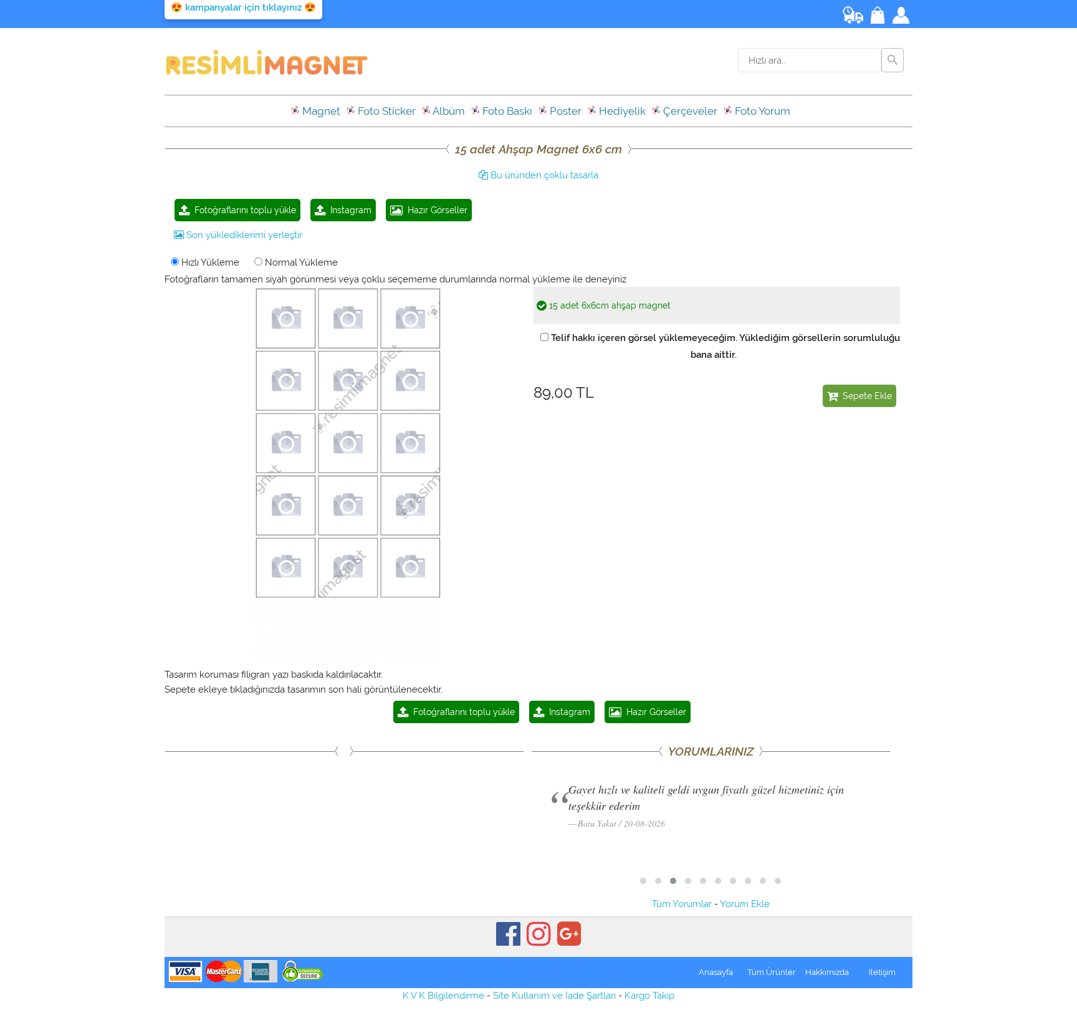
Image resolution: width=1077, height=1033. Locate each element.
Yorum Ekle (745, 904)
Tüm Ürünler (771, 972)
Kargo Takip (649, 995)
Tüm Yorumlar (682, 904)
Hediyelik (621, 111)
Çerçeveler (689, 111)
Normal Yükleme (300, 262)
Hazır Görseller (435, 210)
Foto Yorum (761, 111)
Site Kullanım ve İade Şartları (554, 995)
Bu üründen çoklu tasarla (543, 175)
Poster (564, 111)
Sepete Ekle (865, 396)
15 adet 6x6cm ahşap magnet (609, 305)
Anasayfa (716, 972)
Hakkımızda (827, 972)
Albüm (448, 111)
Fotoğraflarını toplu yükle (242, 210)
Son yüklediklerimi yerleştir (243, 235)
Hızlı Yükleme (209, 262)
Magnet (320, 111)
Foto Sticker (385, 111)
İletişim (882, 972)
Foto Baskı (506, 111)
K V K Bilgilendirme (443, 995)
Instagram (348, 210)
